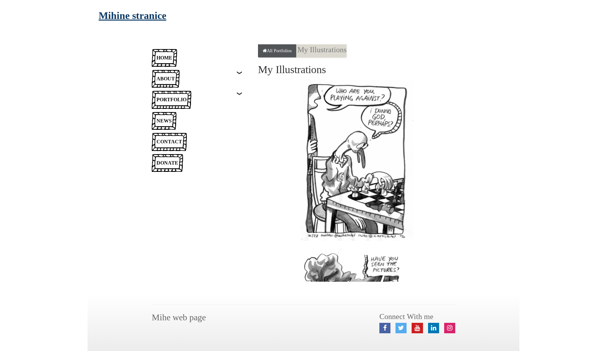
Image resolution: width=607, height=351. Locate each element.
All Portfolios (279, 50)
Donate (167, 163)
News (164, 120)
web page (179, 317)
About (165, 78)
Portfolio (171, 99)
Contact (169, 141)
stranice (132, 15)
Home (164, 57)
